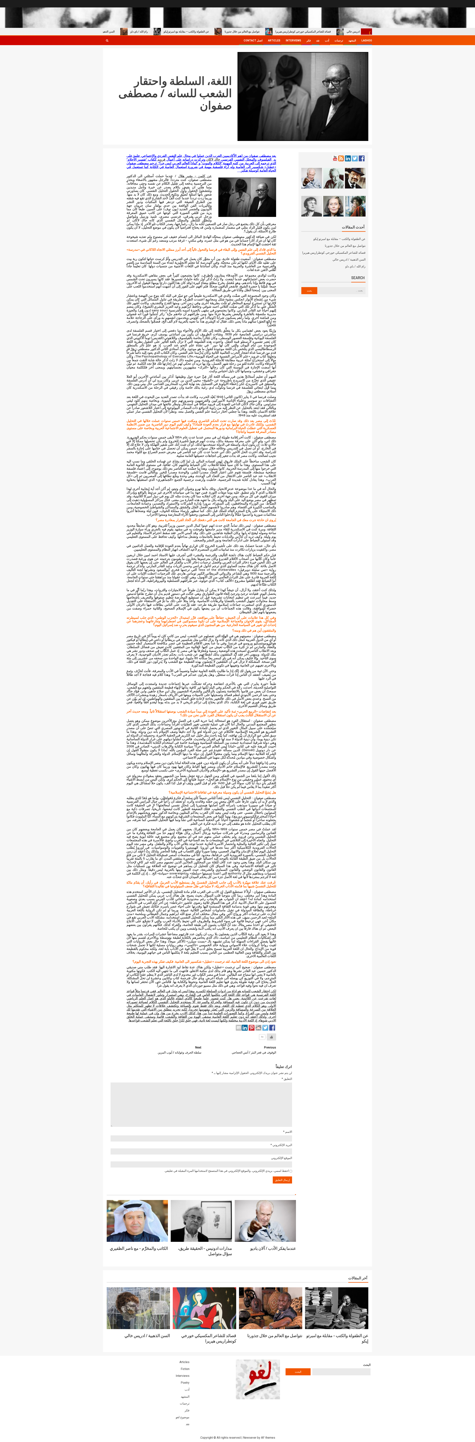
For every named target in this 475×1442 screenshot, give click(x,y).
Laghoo (366, 40)
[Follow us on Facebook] (362, 158)
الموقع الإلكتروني (281, 1158)
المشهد (352, 40)
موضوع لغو (182, 1417)
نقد (318, 40)
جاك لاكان (213, 159)
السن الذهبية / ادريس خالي (139, 31)
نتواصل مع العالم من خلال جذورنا (280, 31)
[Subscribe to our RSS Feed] (341, 158)
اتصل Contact (253, 40)
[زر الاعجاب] (271, 1037)
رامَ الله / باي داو (177, 31)
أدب (327, 40)
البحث (367, 1365)
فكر (309, 40)
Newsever (249, 1437)
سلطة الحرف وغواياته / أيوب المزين (179, 1050)
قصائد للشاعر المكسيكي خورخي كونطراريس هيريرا (341, 31)
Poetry (185, 1382)
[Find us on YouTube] (335, 158)
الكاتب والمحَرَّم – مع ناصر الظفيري (139, 1248)
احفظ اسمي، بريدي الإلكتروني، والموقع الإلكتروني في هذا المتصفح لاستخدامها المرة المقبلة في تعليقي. (226, 1171)
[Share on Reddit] (258, 1028)
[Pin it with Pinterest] (252, 1028)
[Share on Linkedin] (245, 1028)
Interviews (293, 40)
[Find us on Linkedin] (348, 158)
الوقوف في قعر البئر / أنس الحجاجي (254, 1050)
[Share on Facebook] (272, 1028)
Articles (274, 40)
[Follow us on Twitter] (355, 158)
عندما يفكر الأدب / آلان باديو (273, 1248)
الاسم (287, 1132)
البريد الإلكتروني (281, 1145)
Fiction (185, 1369)
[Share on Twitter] (265, 1028)
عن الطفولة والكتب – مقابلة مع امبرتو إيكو (224, 31)
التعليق (287, 1079)
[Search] (107, 40)
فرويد (162, 159)
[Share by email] (239, 1028)
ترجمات (339, 40)
